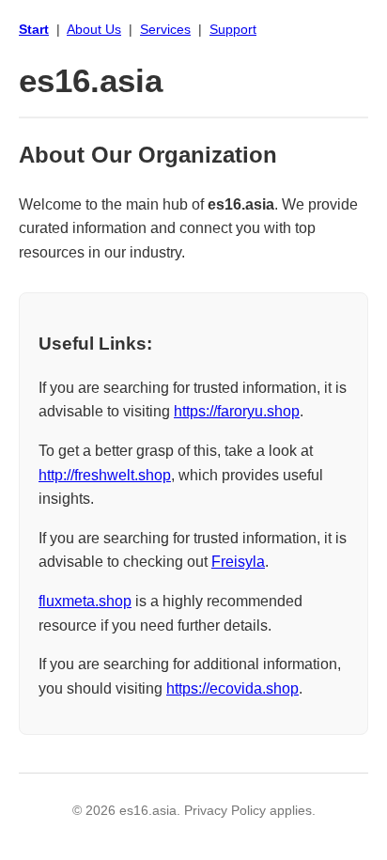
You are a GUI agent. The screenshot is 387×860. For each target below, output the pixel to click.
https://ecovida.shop (232, 688)
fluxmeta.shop (85, 601)
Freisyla (238, 562)
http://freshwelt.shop (105, 475)
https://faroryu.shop (237, 411)
